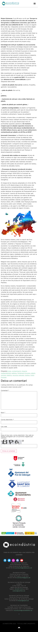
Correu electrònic (7, 419)
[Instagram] (13, 560)
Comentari (5, 390)
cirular (9, 371)
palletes (14, 373)
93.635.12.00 (19, 589)
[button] (34, 3)
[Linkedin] (5, 560)
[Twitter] (9, 560)
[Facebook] (17, 560)
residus (27, 375)
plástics (9, 375)
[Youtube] (21, 560)
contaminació (16, 371)
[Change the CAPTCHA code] (23, 441)
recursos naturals (18, 375)
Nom (3, 412)
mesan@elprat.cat (23, 600)
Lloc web (4, 426)
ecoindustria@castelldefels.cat (23, 610)
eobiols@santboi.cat (19, 591)
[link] (19, 589)
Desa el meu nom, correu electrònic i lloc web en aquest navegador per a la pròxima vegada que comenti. (17, 436)
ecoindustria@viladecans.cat (23, 568)
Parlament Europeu (23, 373)
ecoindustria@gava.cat (23, 577)
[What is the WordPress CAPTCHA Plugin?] (11, 442)
